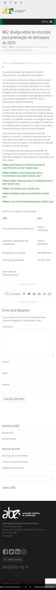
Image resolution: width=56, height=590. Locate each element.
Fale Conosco (14, 559)
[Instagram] (20, 2)
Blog (11, 47)
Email (4, 373)
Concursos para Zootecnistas (15, 461)
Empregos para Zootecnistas (15, 455)
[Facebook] (10, 2)
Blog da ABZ (7, 432)
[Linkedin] (15, 2)
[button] (45, 22)
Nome (5, 361)
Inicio (4, 47)
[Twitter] (5, 2)
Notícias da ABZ (44, 63)
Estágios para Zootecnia (13, 468)
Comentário (7, 326)
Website (5, 384)
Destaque (33, 63)
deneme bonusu (10, 274)
